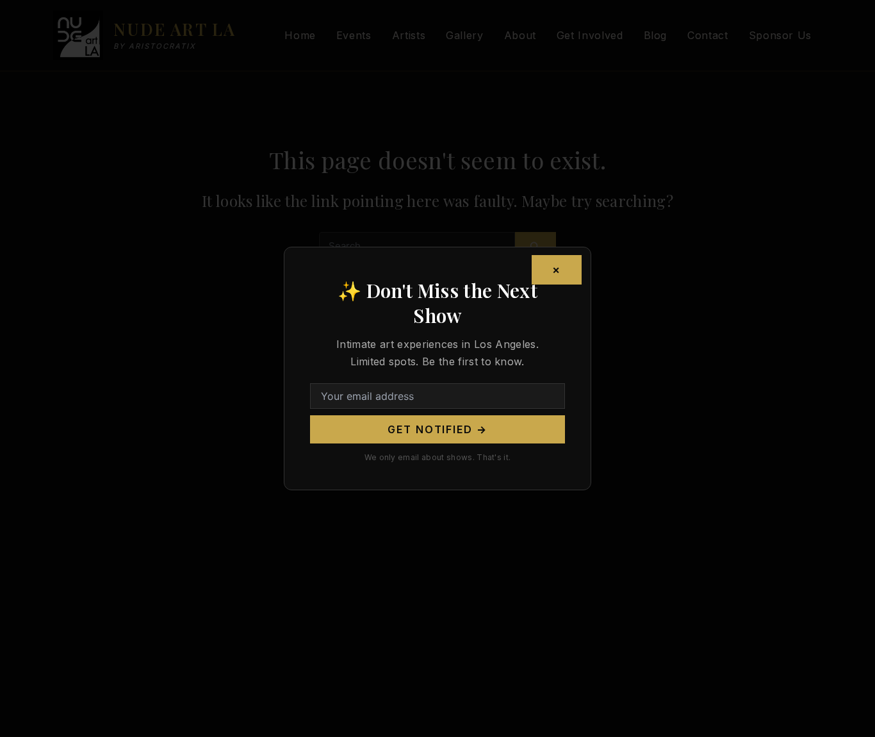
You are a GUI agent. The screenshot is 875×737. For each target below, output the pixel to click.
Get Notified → (437, 429)
